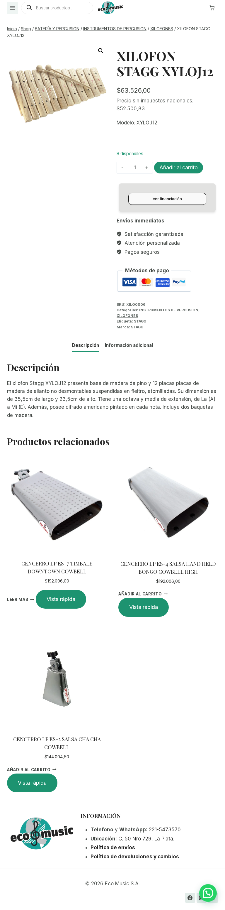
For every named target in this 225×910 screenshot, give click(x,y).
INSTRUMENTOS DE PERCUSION (168, 310)
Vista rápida (61, 599)
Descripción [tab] (85, 345)
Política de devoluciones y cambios (135, 857)
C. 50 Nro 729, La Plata (145, 839)
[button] (101, 50)
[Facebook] (190, 898)
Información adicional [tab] (129, 345)
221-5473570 (165, 830)
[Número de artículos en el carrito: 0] (212, 8)
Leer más (17, 599)
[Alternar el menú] (12, 8)
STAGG (140, 321)
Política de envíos (113, 847)
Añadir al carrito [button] (140, 594)
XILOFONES (127, 315)
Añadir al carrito (178, 167)
